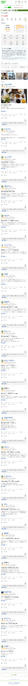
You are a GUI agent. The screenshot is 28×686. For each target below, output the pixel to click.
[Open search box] (2, 63)
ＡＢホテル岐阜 (4, 13)
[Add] (25, 13)
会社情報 (10, 683)
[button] (4, 76)
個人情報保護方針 (16, 683)
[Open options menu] (26, 84)
